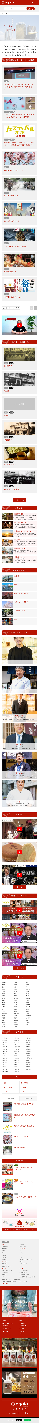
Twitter (13, 1409)
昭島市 (27, 1002)
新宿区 (3, 985)
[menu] (36, 2)
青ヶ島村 (4, 1027)
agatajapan (22, 1413)
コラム (23, 1091)
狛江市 (3, 1011)
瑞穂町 (15, 1018)
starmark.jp (7, 1413)
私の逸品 (4, 1274)
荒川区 (27, 993)
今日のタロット (23, 1264)
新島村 (15, 1022)
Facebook (16, 1409)
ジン (21, 1255)
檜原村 (3, 1020)
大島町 (27, 1020)
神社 (21, 1261)
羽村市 (15, 1016)
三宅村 (3, 1024)
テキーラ (4, 1259)
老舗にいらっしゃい (7, 1270)
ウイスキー (22, 1253)
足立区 (27, 996)
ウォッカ (4, 1257)
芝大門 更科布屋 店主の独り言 (27, 1277)
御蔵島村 (16, 1024)
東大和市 (16, 1011)
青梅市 (3, 1002)
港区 (27, 982)
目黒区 (3, 989)
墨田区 (3, 987)
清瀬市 (27, 1011)
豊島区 (3, 993)
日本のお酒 (24, 1083)
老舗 (5, 1083)
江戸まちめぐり (23, 1272)
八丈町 (27, 1024)
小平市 (3, 1007)
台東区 (27, 985)
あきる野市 (28, 1016)
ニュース (6, 1091)
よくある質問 (5, 1326)
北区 (15, 993)
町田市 (15, 1004)
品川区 (27, 987)
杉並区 (27, 991)
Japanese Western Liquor (26, 1259)
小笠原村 (16, 1027)
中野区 (15, 991)
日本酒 (3, 1250)
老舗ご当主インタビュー (25, 1274)
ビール (21, 1250)
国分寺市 (4, 1009)
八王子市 (28, 998)
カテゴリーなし (5, 1283)
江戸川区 (16, 998)
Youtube (22, 1409)
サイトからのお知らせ (7, 1323)
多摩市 (27, 1013)
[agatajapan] (8, 2)
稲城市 (3, 1016)
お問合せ (4, 1320)
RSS (25, 1409)
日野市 (15, 1007)
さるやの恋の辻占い (7, 1266)
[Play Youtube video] (19, 325)
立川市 (3, 1000)
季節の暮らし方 (5, 1272)
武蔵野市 (16, 1000)
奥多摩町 (16, 1020)
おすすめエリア (23, 1281)
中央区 (15, 982)
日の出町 (28, 1018)
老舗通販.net (15, 1413)
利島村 (3, 1022)
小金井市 (28, 1004)
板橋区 (3, 996)
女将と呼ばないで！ (7, 1277)
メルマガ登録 (5, 1331)
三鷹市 (27, 1000)
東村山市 (28, 1007)
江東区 (15, 987)
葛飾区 (3, 998)
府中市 (15, 1002)
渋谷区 (3, 991)
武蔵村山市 (16, 1013)
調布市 (3, 1004)
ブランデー (4, 1255)
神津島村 (28, 1022)
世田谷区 (28, 989)
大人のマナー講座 (24, 1270)
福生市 (27, 1009)
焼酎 (3, 1253)
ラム (21, 1257)
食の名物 (22, 1244)
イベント (23, 1087)
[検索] (32, 2)
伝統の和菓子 (5, 1246)
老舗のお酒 (4, 1248)
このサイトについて (7, 1328)
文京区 (15, 985)
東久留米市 (4, 1013)
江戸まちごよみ (5, 1264)
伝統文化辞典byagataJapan (9, 1281)
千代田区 (4, 982)
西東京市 (4, 1018)
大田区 (15, 989)
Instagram (19, 1409)
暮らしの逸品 (23, 1246)
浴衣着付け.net (29, 1413)
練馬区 (15, 996)
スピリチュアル (8, 1087)
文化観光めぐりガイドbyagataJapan (11, 1279)
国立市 (15, 1009)
